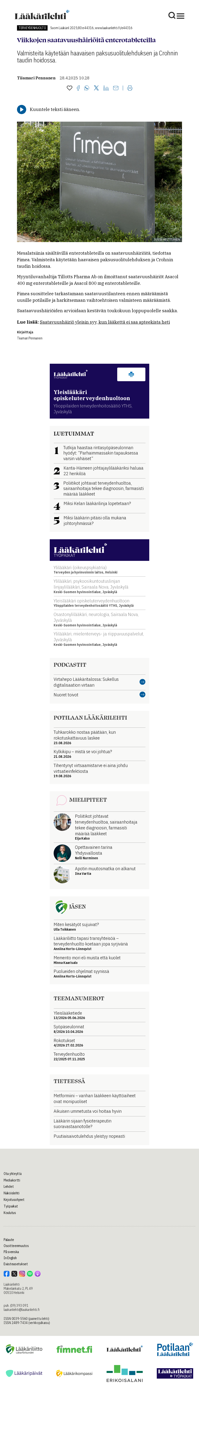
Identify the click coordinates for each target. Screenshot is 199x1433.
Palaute (9, 1240)
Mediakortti (12, 1180)
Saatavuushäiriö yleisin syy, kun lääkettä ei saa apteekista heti (105, 322)
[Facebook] (78, 88)
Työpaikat (11, 1206)
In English (10, 1258)
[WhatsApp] (86, 88)
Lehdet (9, 1186)
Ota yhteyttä (13, 1174)
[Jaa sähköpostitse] (115, 88)
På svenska (11, 1252)
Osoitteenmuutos (16, 1246)
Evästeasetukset (16, 1264)
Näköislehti (11, 1193)
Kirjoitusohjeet (14, 1199)
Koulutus (10, 1213)
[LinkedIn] (106, 88)
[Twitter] (96, 88)
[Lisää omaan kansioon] (69, 88)
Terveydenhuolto (32, 28)
